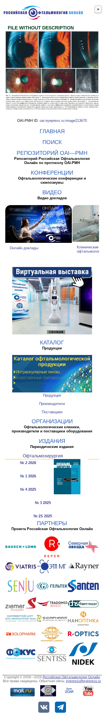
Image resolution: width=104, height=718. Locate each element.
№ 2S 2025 (43, 516)
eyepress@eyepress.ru (83, 681)
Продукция (52, 395)
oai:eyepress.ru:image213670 (63, 121)
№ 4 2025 (28, 489)
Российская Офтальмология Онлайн (71, 677)
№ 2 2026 (28, 463)
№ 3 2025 (43, 503)
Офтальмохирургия (43, 456)
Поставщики (52, 412)
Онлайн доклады (24, 248)
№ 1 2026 (28, 476)
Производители (52, 404)
